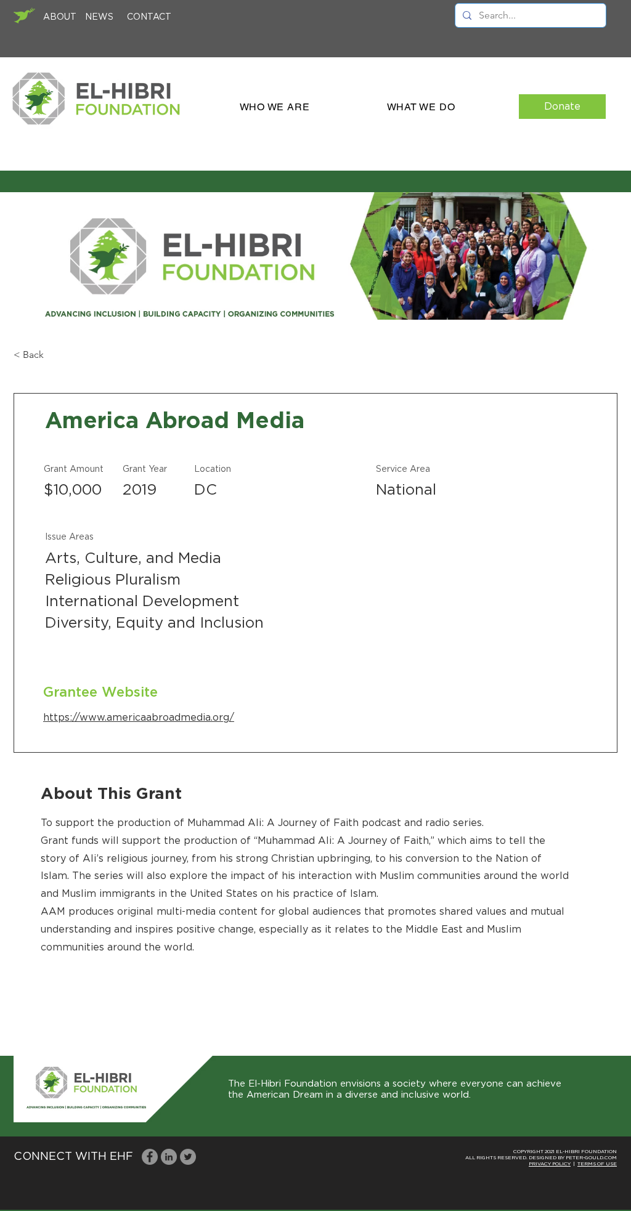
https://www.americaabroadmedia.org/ (138, 718)
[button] (274, 107)
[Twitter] (188, 1157)
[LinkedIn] (169, 1157)
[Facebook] (150, 1157)
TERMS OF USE (597, 1164)
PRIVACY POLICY (550, 1164)
